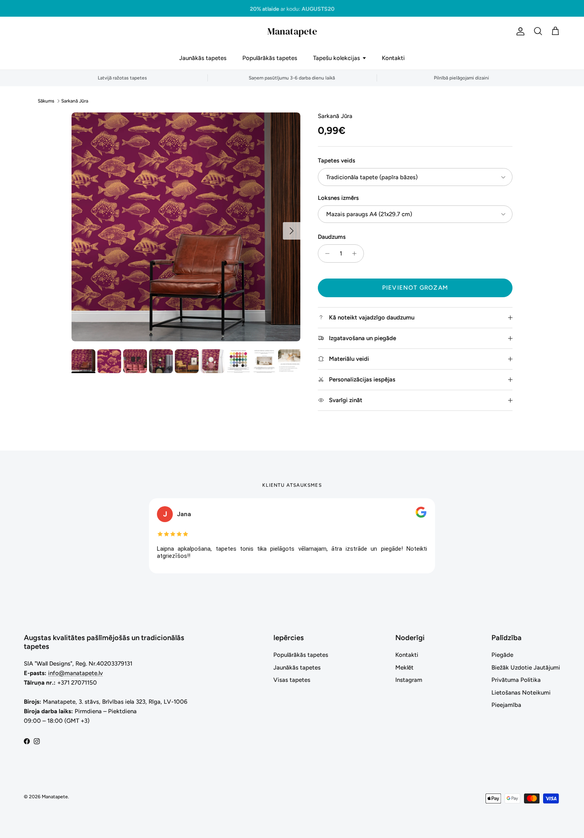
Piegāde (502, 654)
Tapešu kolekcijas (336, 58)
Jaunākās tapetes (202, 58)
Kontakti (393, 58)
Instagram (408, 679)
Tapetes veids (336, 160)
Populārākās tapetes (269, 58)
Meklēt (404, 667)
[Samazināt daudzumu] (325, 253)
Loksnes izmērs (338, 197)
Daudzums (332, 236)
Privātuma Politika (516, 679)
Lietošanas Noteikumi (521, 692)
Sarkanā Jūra (74, 101)
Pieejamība (506, 704)
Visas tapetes (291, 679)
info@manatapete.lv (75, 673)
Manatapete (55, 796)
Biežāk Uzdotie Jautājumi (525, 667)
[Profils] (518, 31)
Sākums (46, 101)
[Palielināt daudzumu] (357, 253)
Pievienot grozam (415, 287)
